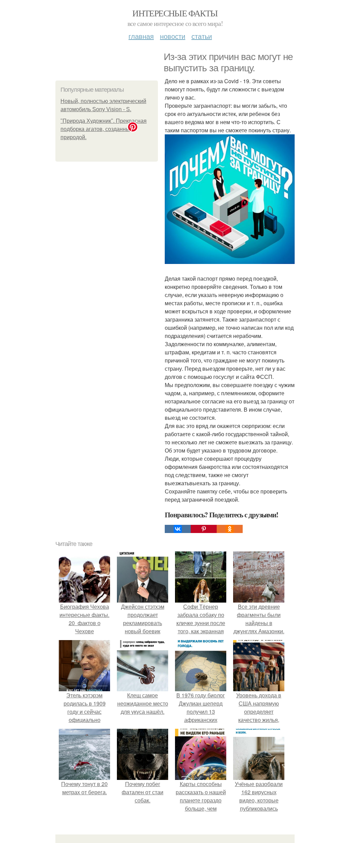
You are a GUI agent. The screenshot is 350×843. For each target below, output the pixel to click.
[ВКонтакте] (178, 529)
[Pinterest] (204, 529)
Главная (141, 36)
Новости (172, 36)
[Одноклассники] (230, 529)
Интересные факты (174, 13)
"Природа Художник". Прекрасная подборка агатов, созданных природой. (103, 129)
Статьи (201, 36)
